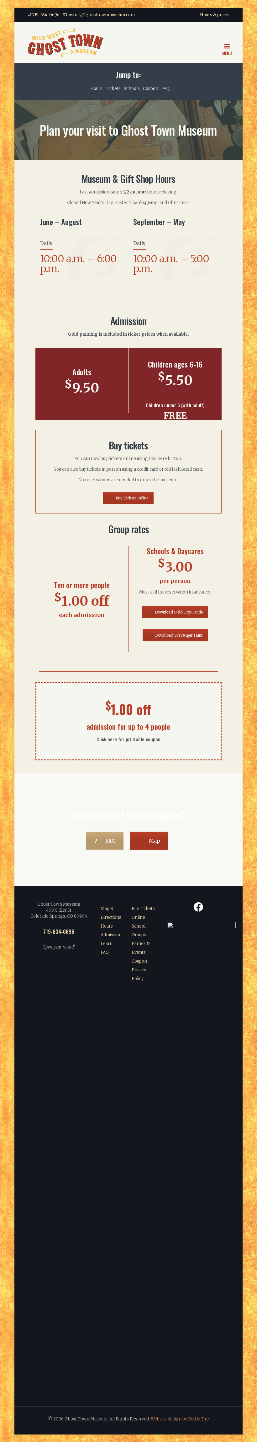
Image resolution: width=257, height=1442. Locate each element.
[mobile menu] (228, 42)
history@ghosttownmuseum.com (101, 15)
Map (154, 841)
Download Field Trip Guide (179, 612)
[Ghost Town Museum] (65, 42)
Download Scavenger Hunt (178, 635)
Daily (46, 243)
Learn (107, 943)
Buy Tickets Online (132, 498)
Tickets (113, 88)
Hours (96, 88)
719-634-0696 (46, 15)
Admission (111, 935)
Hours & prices (214, 15)
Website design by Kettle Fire (180, 1419)
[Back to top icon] (226, 1429)
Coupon (150, 88)
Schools (132, 88)
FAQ (165, 88)
